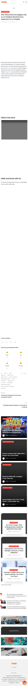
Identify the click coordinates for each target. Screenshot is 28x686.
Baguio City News (7, 487)
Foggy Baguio (10, 380)
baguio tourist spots (13, 376)
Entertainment (22, 681)
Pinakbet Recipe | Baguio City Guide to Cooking (15, 406)
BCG (10, 531)
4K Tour (5, 373)
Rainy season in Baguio (5, 384)
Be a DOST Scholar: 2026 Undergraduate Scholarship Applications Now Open (14, 527)
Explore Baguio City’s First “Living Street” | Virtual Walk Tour (13, 500)
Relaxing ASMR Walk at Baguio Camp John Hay (12, 477)
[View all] (14, 620)
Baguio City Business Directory (14, 675)
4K (1, 373)
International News (13, 681)
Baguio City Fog (10, 375)
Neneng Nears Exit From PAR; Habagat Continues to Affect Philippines (14, 551)
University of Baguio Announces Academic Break (11, 396)
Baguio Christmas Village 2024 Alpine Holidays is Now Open (12, 431)
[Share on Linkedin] (15, 342)
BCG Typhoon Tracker (20, 677)
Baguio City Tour (4, 376)
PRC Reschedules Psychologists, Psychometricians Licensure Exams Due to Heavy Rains (16, 596)
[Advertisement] (14, 42)
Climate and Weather (21, 679)
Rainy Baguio (9, 382)
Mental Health (13, 570)
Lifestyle (4, 681)
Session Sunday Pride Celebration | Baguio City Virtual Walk (13, 454)
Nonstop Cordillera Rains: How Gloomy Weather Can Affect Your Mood (14, 574)
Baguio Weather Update (5, 378)
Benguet (13, 378)
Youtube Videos (5, 11)
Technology (12, 682)
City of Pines (3, 380)
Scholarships (13, 522)
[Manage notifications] (25, 683)
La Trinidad (3, 382)
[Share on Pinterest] (10, 342)
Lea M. (7, 435)
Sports (17, 682)
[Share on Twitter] (6, 342)
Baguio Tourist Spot (8, 441)
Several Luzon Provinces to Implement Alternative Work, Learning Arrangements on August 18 (16, 602)
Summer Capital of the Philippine (7, 386)
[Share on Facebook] (2, 342)
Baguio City (8, 68)
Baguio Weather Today (8, 677)
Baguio (10, 373)
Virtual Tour (3, 388)
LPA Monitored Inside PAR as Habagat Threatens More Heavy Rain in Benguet (16, 607)
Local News (4, 679)
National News (11, 679)
